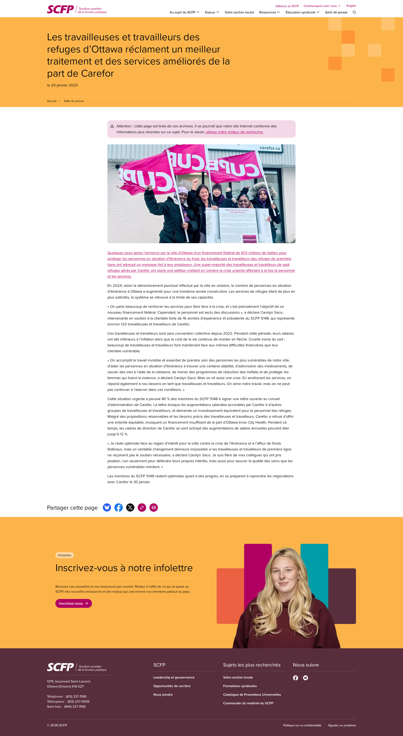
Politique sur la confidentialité (302, 725)
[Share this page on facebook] (118, 508)
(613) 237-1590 (76, 696)
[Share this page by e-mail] (153, 508)
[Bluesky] (305, 677)
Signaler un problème (342, 725)
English (351, 6)
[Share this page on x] (130, 508)
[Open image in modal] (201, 193)
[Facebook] (295, 677)
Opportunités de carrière (172, 686)
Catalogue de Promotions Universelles (252, 694)
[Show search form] (354, 12)
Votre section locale (239, 12)
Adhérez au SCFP (287, 6)
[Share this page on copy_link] (142, 508)
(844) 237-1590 (75, 706)
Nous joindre (163, 694)
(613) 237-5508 (78, 701)
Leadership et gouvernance (174, 677)
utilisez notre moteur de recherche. (234, 131)
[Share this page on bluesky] (107, 508)
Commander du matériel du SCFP (248, 703)
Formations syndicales (240, 686)
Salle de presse (336, 12)
